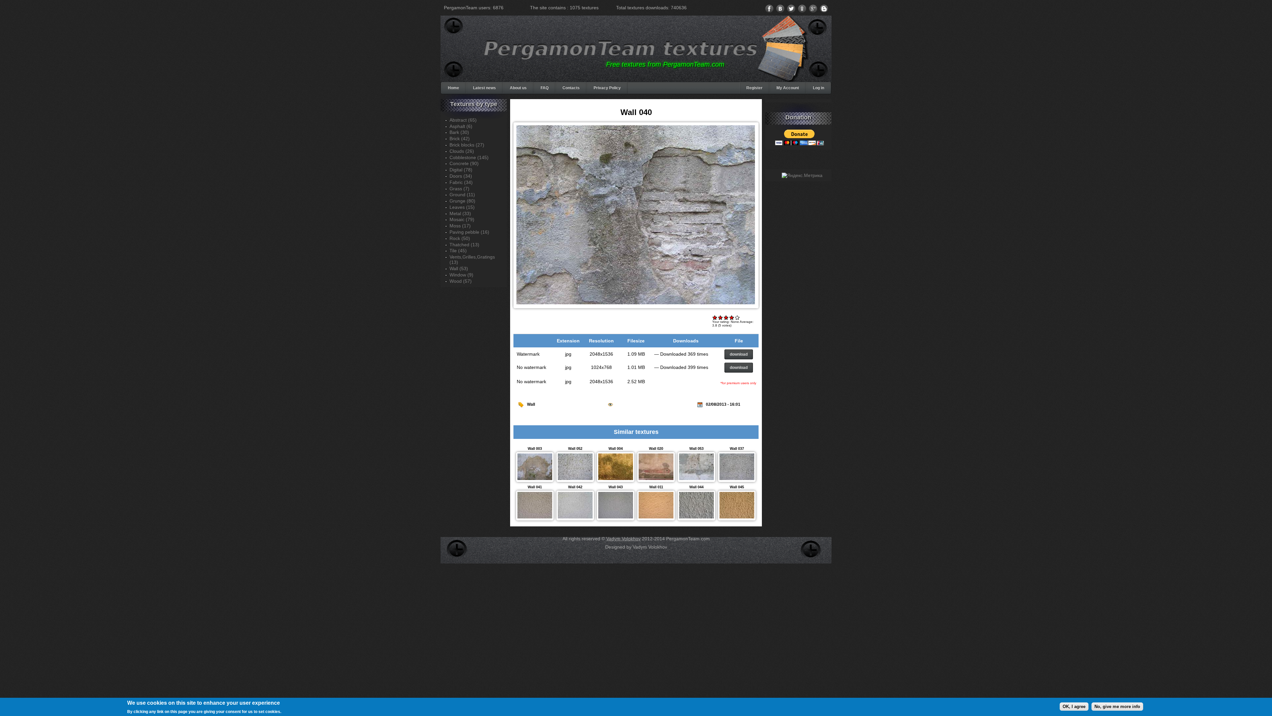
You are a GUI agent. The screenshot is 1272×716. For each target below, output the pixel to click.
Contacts (571, 88)
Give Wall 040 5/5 (737, 317)
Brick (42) (460, 138)
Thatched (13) (464, 244)
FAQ (545, 88)
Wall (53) (459, 268)
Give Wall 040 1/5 (715, 317)
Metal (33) (460, 213)
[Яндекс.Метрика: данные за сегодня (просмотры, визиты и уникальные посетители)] (802, 175)
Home (453, 88)
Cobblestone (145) (469, 157)
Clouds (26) (462, 151)
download (739, 354)
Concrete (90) (464, 163)
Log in (818, 88)
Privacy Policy (607, 88)
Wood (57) (461, 281)
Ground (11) (462, 194)
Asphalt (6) (461, 126)
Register (754, 88)
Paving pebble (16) (469, 232)
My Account (787, 88)
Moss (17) (460, 225)
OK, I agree (1074, 706)
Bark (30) (459, 132)
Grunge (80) (462, 201)
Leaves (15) (462, 207)
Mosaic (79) (462, 219)
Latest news (484, 88)
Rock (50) (460, 238)
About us (518, 88)
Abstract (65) (463, 120)
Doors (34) (461, 176)
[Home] (620, 49)
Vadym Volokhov (623, 538)
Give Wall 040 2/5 (720, 317)
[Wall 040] (636, 304)
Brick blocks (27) (467, 145)
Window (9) (461, 274)
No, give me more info (1117, 706)
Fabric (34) (461, 182)
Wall (531, 404)
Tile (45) (458, 250)
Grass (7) (459, 188)
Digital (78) (461, 169)
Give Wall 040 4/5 (732, 317)
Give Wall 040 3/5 (726, 317)
